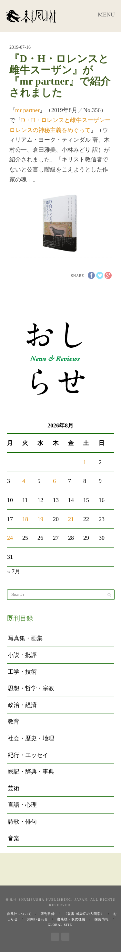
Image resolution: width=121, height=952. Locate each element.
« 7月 (13, 571)
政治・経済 (22, 705)
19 (40, 519)
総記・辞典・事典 (31, 771)
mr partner (27, 110)
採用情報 (102, 919)
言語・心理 (22, 805)
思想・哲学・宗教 (31, 688)
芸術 (13, 788)
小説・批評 (22, 655)
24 (10, 538)
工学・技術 (22, 672)
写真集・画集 (25, 638)
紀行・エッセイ (28, 755)
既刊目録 (48, 914)
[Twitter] (65, 935)
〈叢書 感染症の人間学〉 (84, 914)
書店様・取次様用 (71, 919)
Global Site (60, 924)
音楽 (13, 838)
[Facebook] (55, 935)
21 (71, 519)
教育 (13, 721)
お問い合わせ (37, 919)
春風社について (19, 914)
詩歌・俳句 (22, 821)
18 (25, 519)
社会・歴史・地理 (31, 738)
